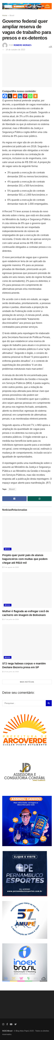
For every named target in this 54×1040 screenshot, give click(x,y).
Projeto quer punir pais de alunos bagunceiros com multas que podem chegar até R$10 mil (24, 559)
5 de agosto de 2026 (11, 567)
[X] (10, 96)
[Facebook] (5, 96)
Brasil (12, 15)
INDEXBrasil (7, 1031)
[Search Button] (49, 703)
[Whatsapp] (30, 96)
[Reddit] (15, 96)
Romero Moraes (23, 45)
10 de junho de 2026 (11, 671)
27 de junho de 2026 (11, 619)
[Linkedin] (20, 96)
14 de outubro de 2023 (15, 49)
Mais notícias (27, 682)
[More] (35, 96)
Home (4, 15)
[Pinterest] (25, 96)
